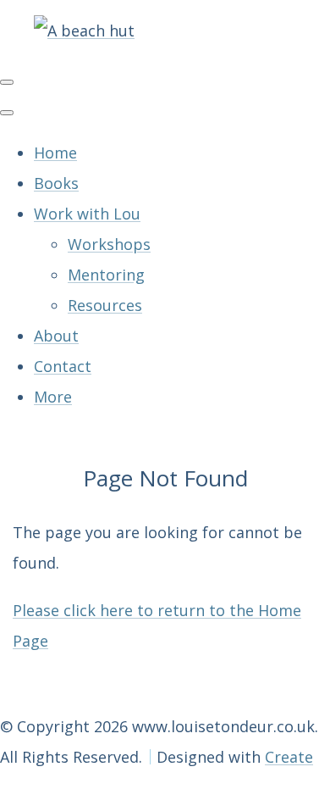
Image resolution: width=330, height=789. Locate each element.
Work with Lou (87, 213)
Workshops (109, 244)
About (56, 335)
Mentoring (106, 274)
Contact (62, 366)
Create (289, 757)
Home (55, 152)
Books (56, 183)
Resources (105, 305)
